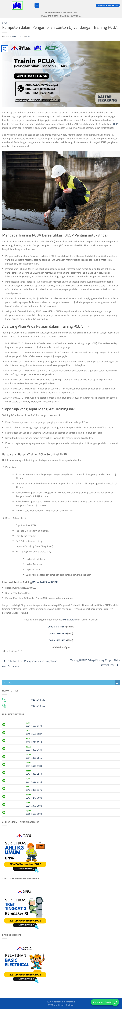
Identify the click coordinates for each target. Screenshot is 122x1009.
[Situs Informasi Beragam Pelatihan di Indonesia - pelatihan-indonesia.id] (17, 5)
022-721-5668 (38, 706)
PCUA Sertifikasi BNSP (45, 582)
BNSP (115, 124)
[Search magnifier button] (117, 683)
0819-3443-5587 (57, 626)
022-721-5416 (38, 700)
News (4, 23)
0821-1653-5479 (58, 640)
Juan (28, 36)
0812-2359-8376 (58, 633)
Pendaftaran (69, 619)
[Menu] (37, 5)
